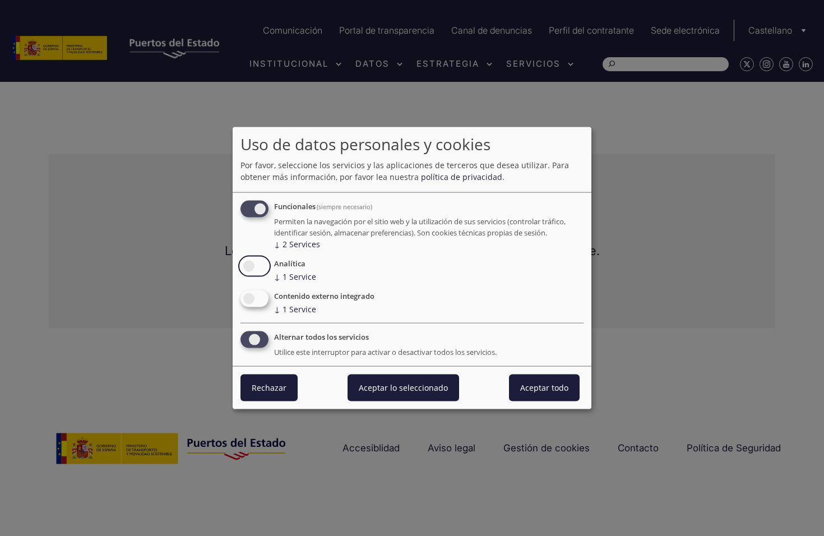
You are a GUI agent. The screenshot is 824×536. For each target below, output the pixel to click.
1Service (295, 276)
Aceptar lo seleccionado (403, 387)
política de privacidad (461, 177)
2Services (297, 244)
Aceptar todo (544, 387)
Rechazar (269, 387)
